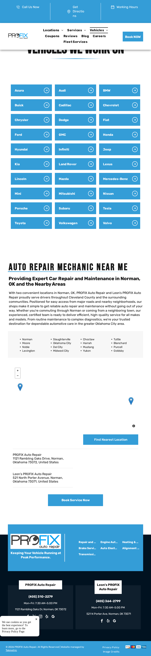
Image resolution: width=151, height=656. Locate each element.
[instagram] (40, 617)
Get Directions (78, 11)
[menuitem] (53, 30)
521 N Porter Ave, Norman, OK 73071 (109, 614)
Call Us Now (30, 7)
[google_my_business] (53, 617)
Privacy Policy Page (13, 631)
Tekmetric (11, 650)
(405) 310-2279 (41, 596)
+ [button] (17, 370)
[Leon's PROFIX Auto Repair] (131, 401)
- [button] (17, 375)
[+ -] (75, 398)
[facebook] (102, 621)
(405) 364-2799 (108, 601)
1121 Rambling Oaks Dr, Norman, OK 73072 (40, 609)
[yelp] (47, 617)
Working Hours (127, 7)
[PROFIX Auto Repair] (20, 387)
